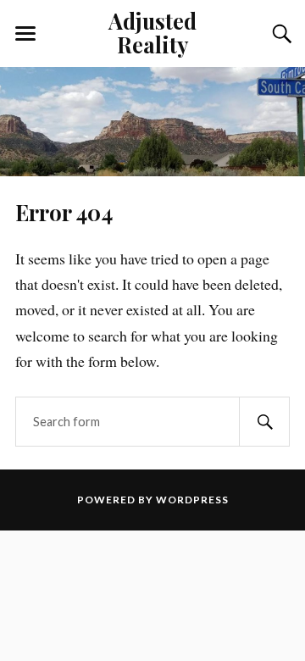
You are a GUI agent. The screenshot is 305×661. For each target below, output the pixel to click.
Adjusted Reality (152, 32)
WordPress (192, 499)
